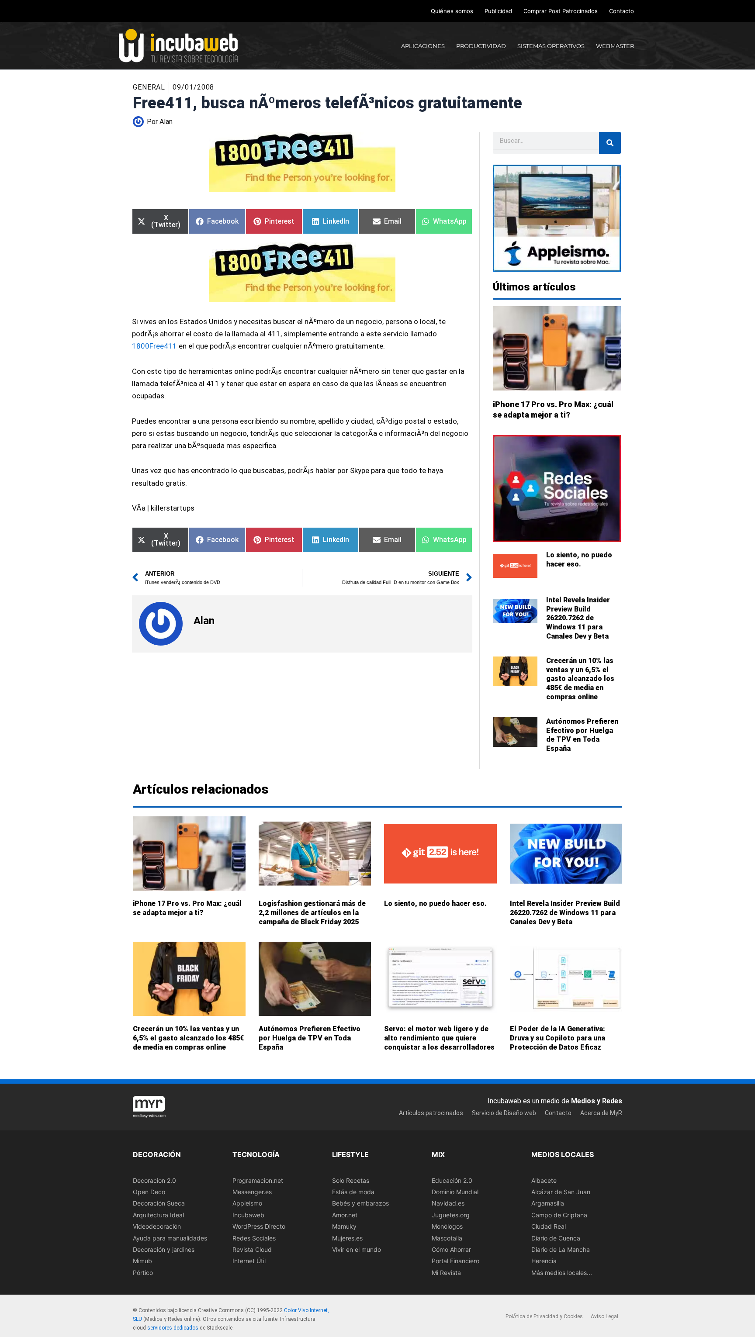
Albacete (544, 1180)
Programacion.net (257, 1180)
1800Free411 (154, 346)
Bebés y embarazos (360, 1203)
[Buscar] (610, 143)
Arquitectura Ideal (158, 1215)
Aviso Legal (604, 1317)
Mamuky (344, 1226)
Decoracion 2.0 (154, 1180)
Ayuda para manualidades (170, 1238)
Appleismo (247, 1203)
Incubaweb (248, 1215)
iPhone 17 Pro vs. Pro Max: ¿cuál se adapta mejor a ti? (187, 908)
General (149, 87)
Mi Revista (446, 1272)
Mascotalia (447, 1238)
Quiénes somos (452, 10)
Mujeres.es (347, 1238)
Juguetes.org (451, 1215)
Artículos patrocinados (431, 1112)
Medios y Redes (596, 1101)
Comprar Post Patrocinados (560, 10)
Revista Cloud (252, 1249)
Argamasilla (547, 1203)
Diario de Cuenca (555, 1238)
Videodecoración (157, 1226)
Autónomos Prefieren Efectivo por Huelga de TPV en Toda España (582, 735)
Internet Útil (249, 1261)
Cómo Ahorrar (451, 1249)
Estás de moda (353, 1191)
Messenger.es (252, 1191)
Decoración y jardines (163, 1249)
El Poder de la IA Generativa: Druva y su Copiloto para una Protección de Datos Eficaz (557, 1038)
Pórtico (143, 1272)
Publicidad (498, 10)
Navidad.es (448, 1203)
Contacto (621, 10)
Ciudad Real (548, 1226)
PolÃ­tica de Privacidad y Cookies (544, 1317)
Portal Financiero (455, 1261)
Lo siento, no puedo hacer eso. (579, 559)
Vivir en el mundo (356, 1249)
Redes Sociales (254, 1238)
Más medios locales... (561, 1272)
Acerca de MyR (601, 1112)
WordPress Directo (258, 1226)
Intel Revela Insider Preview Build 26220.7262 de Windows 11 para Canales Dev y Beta (578, 618)
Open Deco (149, 1191)
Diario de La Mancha (560, 1249)
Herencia (544, 1261)
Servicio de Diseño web (504, 1112)
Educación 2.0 (452, 1180)
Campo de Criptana (559, 1215)
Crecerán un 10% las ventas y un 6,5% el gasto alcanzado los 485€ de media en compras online (580, 678)
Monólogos (447, 1226)
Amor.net (344, 1215)
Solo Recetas (350, 1180)
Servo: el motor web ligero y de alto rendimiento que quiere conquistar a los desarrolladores (439, 1038)
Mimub (142, 1261)
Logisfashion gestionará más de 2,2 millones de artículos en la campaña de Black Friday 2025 (312, 912)
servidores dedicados (172, 1328)
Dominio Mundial (455, 1191)
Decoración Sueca (159, 1203)
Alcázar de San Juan (560, 1191)
